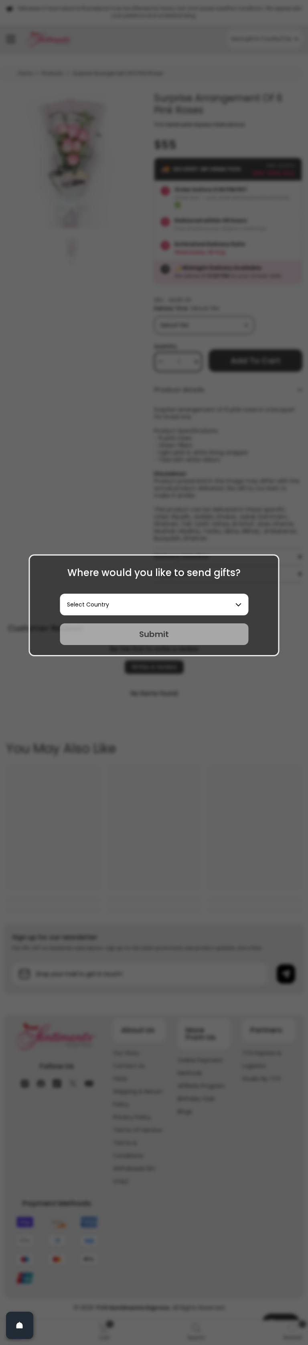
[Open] (19, 1325)
